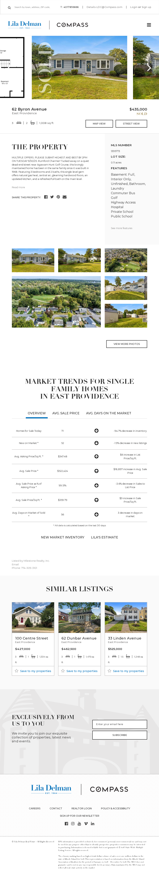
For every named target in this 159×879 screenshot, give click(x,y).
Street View (131, 123)
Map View (99, 123)
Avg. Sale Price (66, 413)
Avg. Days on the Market (108, 413)
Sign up (146, 7)
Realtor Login (82, 808)
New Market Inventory (62, 537)
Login (134, 7)
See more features (121, 228)
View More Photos (127, 344)
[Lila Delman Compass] (52, 25)
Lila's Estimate (104, 537)
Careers (34, 808)
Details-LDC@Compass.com (105, 7)
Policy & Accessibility (115, 808)
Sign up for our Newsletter (79, 815)
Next (149, 67)
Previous (9, 67)
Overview (37, 413)
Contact (56, 808)
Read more (18, 187)
